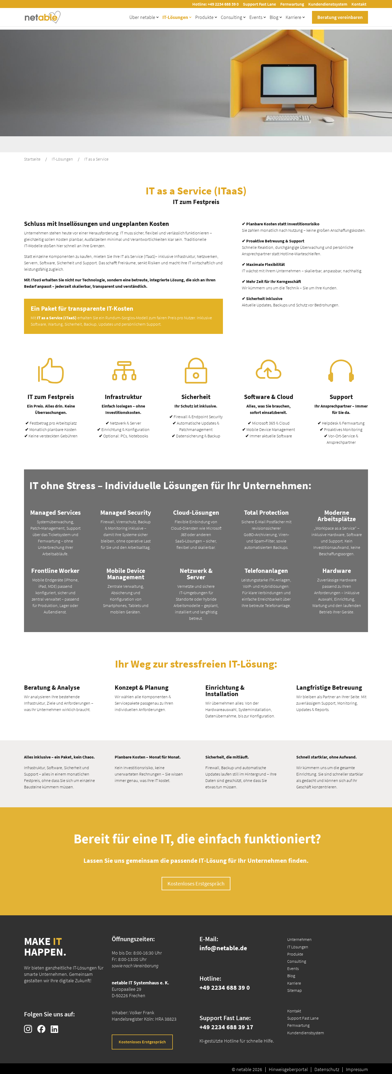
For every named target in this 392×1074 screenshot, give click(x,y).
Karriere (293, 17)
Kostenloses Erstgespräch (196, 883)
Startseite (32, 159)
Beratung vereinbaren (340, 17)
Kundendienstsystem (327, 4)
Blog (274, 17)
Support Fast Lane (259, 4)
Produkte (204, 17)
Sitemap (294, 990)
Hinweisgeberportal (288, 1069)
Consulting (231, 17)
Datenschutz (326, 1069)
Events (255, 17)
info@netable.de (223, 948)
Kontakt (358, 4)
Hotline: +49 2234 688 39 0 (215, 4)
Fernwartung (292, 4)
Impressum (357, 1069)
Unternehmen (299, 939)
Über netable (142, 17)
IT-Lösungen (175, 17)
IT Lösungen (297, 946)
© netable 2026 (247, 1069)
